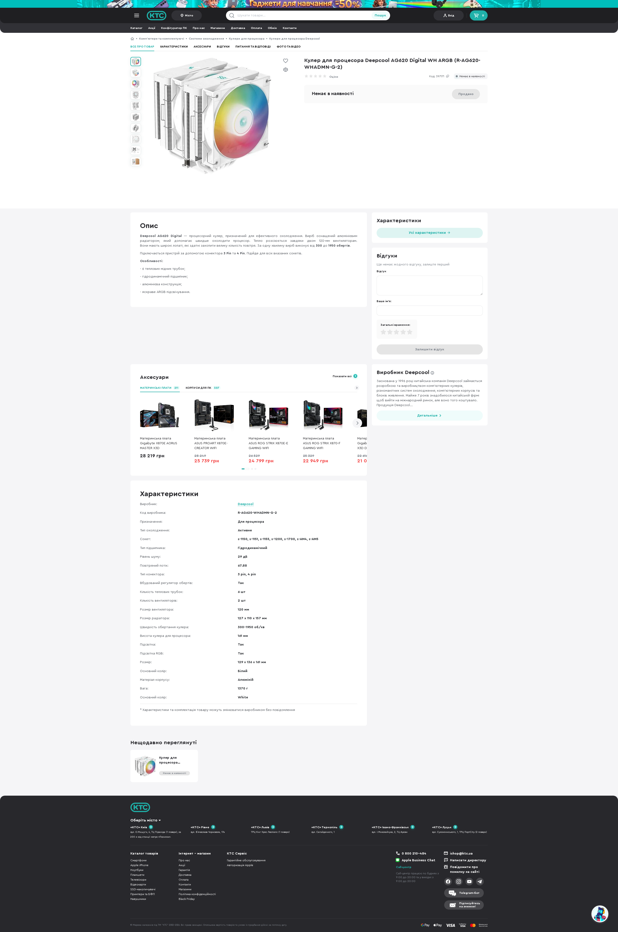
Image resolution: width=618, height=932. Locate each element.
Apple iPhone (139, 865)
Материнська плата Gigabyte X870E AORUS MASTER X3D (158, 443)
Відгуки (223, 46)
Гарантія (184, 870)
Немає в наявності (472, 76)
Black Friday (187, 898)
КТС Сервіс (237, 853)
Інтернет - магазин (195, 853)
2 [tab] (252, 469)
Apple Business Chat (418, 860)
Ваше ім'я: (384, 301)
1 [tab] (245, 469)
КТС (132, 39)
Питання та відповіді (253, 46)
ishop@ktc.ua (461, 853)
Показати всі (342, 376)
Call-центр (403, 867)
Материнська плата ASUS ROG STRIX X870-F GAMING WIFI (321, 443)
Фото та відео (289, 46)
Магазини (218, 28)
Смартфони (138, 860)
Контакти (290, 28)
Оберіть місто (143, 820)
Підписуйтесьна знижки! (469, 905)
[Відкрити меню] (136, 15)
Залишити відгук (429, 349)
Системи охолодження (206, 38)
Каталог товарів (144, 853)
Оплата (256, 28)
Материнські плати (159, 387)
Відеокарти (138, 884)
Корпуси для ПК (202, 387)
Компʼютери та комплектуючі (161, 38)
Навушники (138, 898)
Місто (189, 15)
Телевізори (138, 879)
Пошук (380, 15)
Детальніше (427, 415)
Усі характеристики (428, 233)
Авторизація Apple (240, 865)
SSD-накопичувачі (142, 889)
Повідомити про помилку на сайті (464, 869)
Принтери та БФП (142, 894)
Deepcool (245, 504)
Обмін (272, 28)
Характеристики (174, 46)
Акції (151, 28)
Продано (466, 94)
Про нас (199, 28)
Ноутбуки (136, 870)
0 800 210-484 (414, 853)
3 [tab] (255, 469)
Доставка (238, 28)
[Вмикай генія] (309, 4)
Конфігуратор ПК (174, 28)
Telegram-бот (469, 892)
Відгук (381, 271)
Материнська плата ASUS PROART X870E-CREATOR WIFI (211, 443)
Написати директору (468, 860)
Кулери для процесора (246, 38)
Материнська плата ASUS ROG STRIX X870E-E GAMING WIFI (268, 443)
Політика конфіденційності (197, 894)
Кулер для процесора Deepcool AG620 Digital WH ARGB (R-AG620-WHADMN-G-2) (372, 38)
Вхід (451, 15)
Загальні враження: (395, 324)
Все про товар (142, 46)
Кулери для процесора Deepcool (294, 38)
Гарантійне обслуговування (246, 860)
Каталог (136, 28)
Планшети (137, 874)
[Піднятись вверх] (582, 915)
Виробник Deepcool (403, 372)
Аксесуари (202, 46)
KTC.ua (157, 15)
